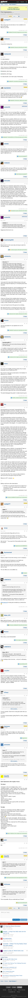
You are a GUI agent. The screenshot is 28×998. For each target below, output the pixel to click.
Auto (20, 987)
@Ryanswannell (4, 602)
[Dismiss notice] (26, 7)
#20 (26, 618)
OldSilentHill (5, 698)
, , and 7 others (18, 81)
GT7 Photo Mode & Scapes (7, 969)
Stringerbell (5, 934)
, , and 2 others (18, 313)
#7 (26, 166)
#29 (26, 859)
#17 (26, 531)
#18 (26, 555)
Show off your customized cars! (9, 967)
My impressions (7, 938)
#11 (26, 259)
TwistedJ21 (5, 952)
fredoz (4, 927)
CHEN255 (4, 223)
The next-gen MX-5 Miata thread (9, 959)
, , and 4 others (18, 32)
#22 (26, 649)
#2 (26, 42)
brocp (4, 585)
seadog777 (4, 14)
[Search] (26, 1)
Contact (4, 989)
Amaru (4, 750)
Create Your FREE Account (13, 9)
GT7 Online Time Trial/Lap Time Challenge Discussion (14, 963)
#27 (26, 779)
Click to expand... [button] (14, 708)
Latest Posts (4, 957)
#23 (26, 673)
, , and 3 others (18, 47)
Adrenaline (5, 262)
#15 (26, 407)
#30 (26, 887)
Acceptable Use (11, 991)
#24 (26, 695)
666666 (4, 509)
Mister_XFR (5, 652)
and (23, 156)
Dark (14, 987)
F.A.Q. (15, 989)
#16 (26, 507)
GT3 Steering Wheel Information (12, 926)
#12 (26, 323)
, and (18, 357)
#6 (26, 146)
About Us (10, 989)
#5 (26, 110)
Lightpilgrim (5, 946)
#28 (26, 843)
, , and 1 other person (17, 497)
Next (14, 16)
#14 (26, 366)
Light (9, 987)
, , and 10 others (15, 137)
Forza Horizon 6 (5, 977)
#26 (26, 747)
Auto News (4, 961)
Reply (25, 34)
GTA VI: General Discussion (8, 971)
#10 (26, 243)
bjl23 (4, 862)
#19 (26, 582)
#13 (26, 340)
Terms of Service (21, 989)
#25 (26, 730)
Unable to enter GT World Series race (13, 950)
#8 (26, 183)
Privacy (18, 991)
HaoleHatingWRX (6, 342)
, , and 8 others (18, 625)
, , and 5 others (19, 210)
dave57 (4, 939)
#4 (26, 91)
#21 (26, 634)
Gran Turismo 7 (9, 927)
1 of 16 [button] (10, 16)
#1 (26, 22)
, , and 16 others (19, 249)
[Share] (25, 23)
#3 (26, 57)
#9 (26, 220)
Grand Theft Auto (5, 973)
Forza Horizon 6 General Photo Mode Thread (12, 975)
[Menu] (4, 2)
